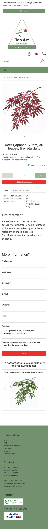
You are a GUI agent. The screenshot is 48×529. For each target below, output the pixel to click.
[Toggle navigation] (5, 69)
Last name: (6, 272)
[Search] (42, 61)
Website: (6, 305)
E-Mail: (5, 294)
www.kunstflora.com (13, 486)
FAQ (5, 443)
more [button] (26, 6)
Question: (6, 326)
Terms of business (12, 445)
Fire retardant (25, 77)
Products (13, 77)
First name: (7, 261)
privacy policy (23, 342)
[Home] (5, 78)
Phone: (5, 316)
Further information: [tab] (20, 190)
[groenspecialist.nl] (13, 501)
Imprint (7, 451)
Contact (7, 448)
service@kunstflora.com (14, 483)
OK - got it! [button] (24, 11)
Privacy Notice (10, 454)
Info (5, 440)
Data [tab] (6, 190)
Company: (6, 283)
